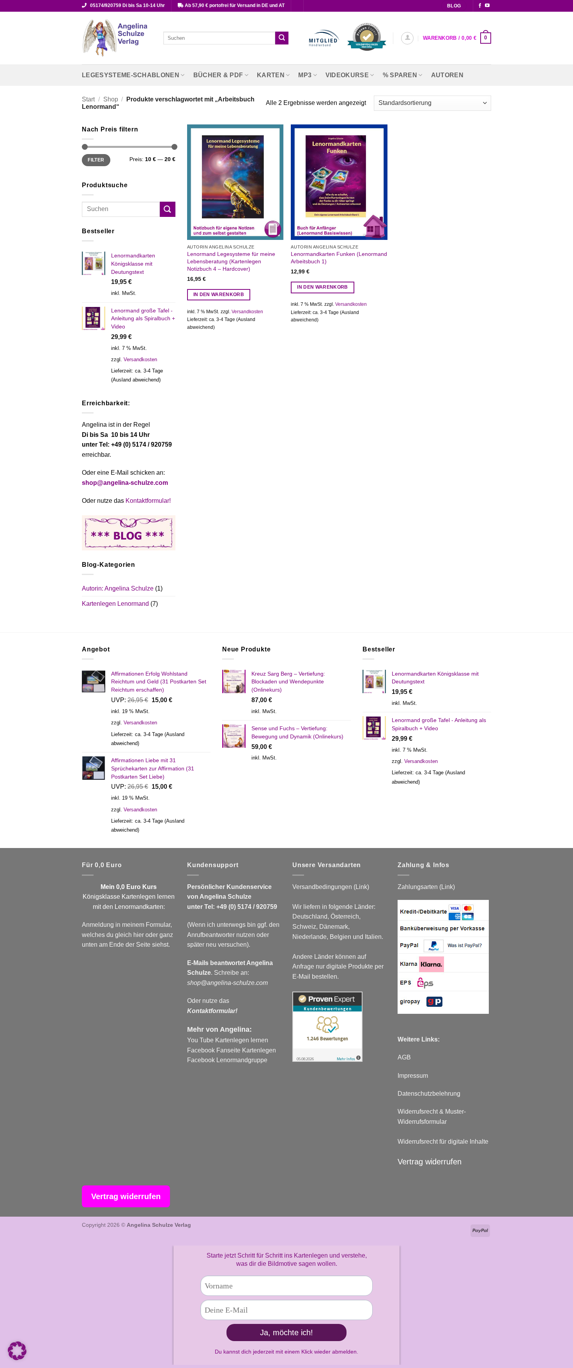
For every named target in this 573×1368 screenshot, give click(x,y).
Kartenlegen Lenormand (115, 603)
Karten (271, 75)
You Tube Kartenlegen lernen (227, 1040)
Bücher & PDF (218, 75)
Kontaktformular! (148, 500)
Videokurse (347, 75)
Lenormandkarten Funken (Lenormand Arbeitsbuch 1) (339, 257)
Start (88, 99)
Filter (96, 160)
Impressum (413, 1075)
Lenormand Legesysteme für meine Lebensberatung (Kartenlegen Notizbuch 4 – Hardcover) (231, 261)
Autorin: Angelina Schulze (118, 588)
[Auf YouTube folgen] (487, 6)
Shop (110, 99)
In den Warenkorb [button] (218, 294)
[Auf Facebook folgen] (480, 6)
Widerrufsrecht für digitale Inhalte (443, 1141)
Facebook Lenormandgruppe (227, 1060)
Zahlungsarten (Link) (426, 887)
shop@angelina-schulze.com (125, 482)
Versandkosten (140, 359)
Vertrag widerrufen (430, 1161)
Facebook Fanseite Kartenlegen (231, 1050)
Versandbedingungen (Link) (330, 887)
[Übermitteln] (281, 38)
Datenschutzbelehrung (429, 1093)
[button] (407, 38)
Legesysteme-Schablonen (130, 75)
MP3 (304, 75)
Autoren (447, 75)
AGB (404, 1057)
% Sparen (400, 75)
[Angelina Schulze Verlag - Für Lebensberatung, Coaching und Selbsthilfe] (117, 38)
